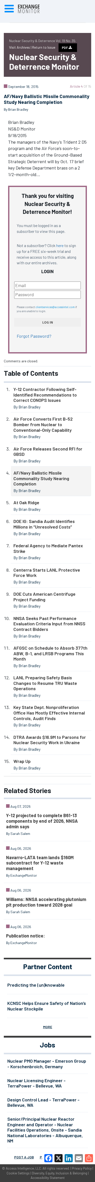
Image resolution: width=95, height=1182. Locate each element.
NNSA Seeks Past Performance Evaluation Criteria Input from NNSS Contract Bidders (49, 623)
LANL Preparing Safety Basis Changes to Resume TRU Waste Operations (45, 683)
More (47, 1027)
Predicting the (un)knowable (36, 985)
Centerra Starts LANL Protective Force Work (46, 572)
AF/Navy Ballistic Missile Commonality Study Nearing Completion (41, 478)
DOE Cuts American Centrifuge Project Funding (44, 596)
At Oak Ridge (26, 502)
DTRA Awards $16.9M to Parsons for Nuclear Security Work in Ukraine (49, 739)
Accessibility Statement (48, 1178)
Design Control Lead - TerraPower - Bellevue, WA (43, 1102)
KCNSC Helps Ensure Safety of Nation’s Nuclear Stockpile (46, 1005)
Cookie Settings (18, 1173)
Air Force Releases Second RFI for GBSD (47, 451)
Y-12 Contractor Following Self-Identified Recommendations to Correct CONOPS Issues (45, 394)
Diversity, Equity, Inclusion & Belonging (59, 1173)
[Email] (79, 1158)
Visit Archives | (20, 47)
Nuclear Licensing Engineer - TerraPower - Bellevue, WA (36, 1083)
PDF (65, 47)
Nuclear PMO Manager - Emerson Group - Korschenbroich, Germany (46, 1063)
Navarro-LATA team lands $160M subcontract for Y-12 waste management (40, 863)
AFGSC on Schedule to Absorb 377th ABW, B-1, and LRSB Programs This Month (50, 653)
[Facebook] (48, 1158)
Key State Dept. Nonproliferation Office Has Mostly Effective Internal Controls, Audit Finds (49, 712)
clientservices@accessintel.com (55, 307)
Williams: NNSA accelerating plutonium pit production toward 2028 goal (46, 902)
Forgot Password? (34, 336)
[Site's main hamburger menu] (9, 8)
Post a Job (24, 1157)
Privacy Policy (82, 1168)
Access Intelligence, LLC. (24, 1168)
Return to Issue (43, 47)
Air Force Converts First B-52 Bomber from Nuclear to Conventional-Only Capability (43, 424)
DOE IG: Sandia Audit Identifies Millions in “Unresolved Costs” (44, 524)
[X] (58, 1158)
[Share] (89, 1158)
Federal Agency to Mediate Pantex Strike (48, 548)
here (60, 245)
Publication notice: (25, 936)
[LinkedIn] (69, 1158)
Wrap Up (22, 761)
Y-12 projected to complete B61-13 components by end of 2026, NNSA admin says (42, 821)
